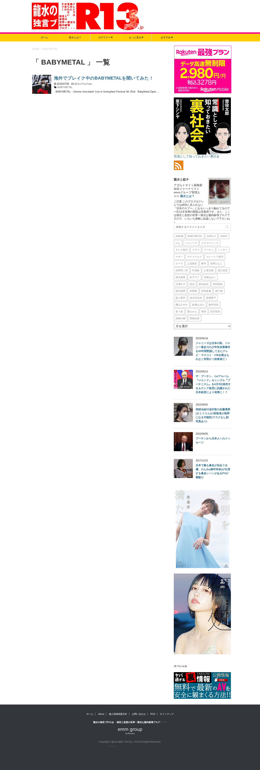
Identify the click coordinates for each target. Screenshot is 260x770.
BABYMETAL (65, 87)
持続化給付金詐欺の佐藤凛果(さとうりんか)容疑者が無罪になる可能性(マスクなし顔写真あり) (213, 415)
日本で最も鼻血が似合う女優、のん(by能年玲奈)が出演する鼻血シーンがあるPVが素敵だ (213, 471)
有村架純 (218, 284)
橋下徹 (219, 291)
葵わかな (192, 311)
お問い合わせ (139, 714)
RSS (152, 714)
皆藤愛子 (211, 297)
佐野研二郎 (181, 270)
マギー (179, 256)
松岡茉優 (206, 291)
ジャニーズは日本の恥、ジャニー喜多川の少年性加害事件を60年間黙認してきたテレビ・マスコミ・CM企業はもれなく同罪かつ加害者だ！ (213, 351)
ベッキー (223, 249)
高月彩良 (215, 311)
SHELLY (211, 236)
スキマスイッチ (210, 243)
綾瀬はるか (198, 304)
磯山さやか (181, 304)
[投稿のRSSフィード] (178, 168)
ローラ (179, 263)
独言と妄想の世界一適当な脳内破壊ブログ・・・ (142, 722)
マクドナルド (194, 256)
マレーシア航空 (214, 256)
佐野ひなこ (216, 263)
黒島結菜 (194, 318)
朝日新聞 (180, 291)
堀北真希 (180, 277)
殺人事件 (180, 297)
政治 (192, 284)
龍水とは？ (75, 37)
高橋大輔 (180, 318)
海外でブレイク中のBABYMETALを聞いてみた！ (103, 78)
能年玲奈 (214, 304)
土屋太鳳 (209, 270)
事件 (203, 263)
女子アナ (194, 277)
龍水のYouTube (83, 83)
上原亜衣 (192, 263)
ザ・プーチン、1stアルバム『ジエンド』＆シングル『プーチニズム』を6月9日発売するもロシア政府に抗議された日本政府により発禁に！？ (213, 384)
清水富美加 (196, 297)
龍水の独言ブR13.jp (103, 722)
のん (177, 243)
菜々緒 (179, 311)
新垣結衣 (204, 284)
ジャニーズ (191, 243)
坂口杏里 (223, 270)
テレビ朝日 (181, 249)
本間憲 (193, 291)
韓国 (203, 311)
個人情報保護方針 (118, 714)
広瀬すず (180, 284)
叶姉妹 (195, 270)
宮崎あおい (210, 277)
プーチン (209, 249)
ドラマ (195, 249)
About (101, 714)
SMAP (223, 236)
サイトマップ (167, 714)
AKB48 (179, 236)
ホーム (44, 37)
